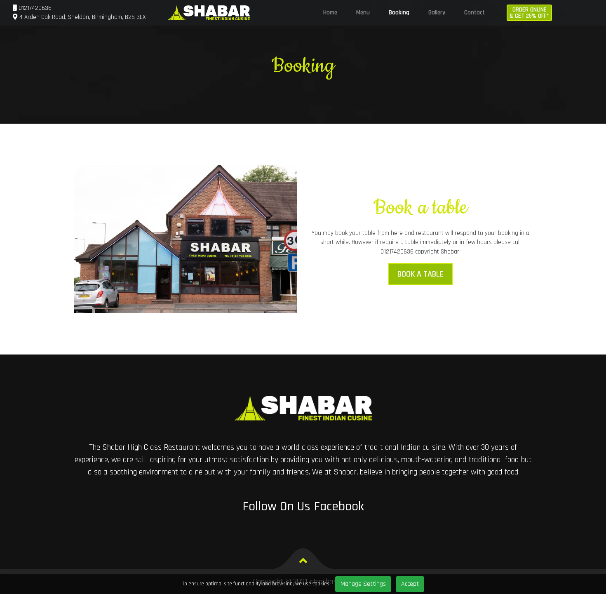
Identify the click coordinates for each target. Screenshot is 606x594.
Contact (474, 12)
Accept (410, 584)
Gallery (436, 12)
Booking (399, 12)
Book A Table (420, 274)
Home (330, 12)
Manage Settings (363, 584)
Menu (363, 12)
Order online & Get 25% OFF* (529, 13)
